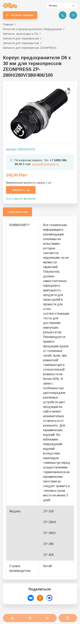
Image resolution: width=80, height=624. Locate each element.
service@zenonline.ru (45, 164)
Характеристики (17, 211)
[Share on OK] (40, 598)
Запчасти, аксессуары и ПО (20, 33)
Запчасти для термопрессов (21, 38)
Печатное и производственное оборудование (32, 29)
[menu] (73, 15)
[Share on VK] (31, 598)
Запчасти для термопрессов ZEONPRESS (30, 47)
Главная (8, 24)
